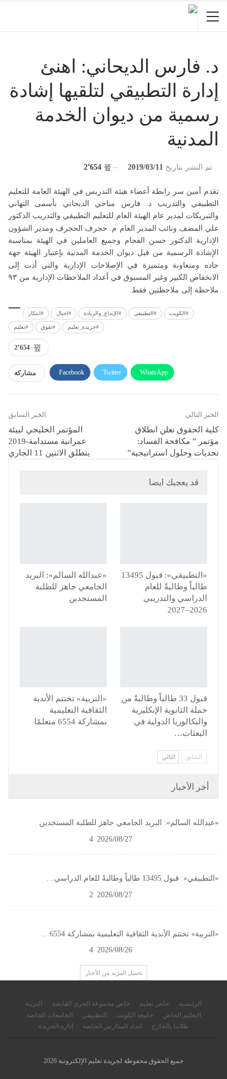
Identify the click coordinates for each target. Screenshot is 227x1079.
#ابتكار (36, 313)
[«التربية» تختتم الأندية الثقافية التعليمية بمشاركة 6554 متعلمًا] (63, 657)
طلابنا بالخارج (170, 1026)
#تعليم (21, 327)
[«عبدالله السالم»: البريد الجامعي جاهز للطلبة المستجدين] (63, 533)
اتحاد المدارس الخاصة (112, 1026)
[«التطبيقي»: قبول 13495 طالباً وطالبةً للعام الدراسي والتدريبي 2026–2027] (163, 533)
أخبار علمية (24, 504)
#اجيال (63, 313)
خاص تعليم (154, 1003)
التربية (33, 1003)
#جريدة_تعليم (83, 327)
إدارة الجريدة (56, 1026)
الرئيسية (190, 1003)
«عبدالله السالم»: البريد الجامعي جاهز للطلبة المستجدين (129, 822)
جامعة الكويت (134, 1015)
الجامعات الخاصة (49, 1015)
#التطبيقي (145, 313)
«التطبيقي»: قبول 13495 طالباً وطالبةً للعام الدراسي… (132, 878)
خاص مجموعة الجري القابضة (91, 1003)
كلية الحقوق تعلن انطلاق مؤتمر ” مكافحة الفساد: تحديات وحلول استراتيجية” (173, 441)
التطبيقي (124, 628)
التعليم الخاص (182, 1015)
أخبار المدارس (124, 504)
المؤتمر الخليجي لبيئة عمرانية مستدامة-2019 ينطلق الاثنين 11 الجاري (49, 441)
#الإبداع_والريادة (102, 313)
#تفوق (48, 327)
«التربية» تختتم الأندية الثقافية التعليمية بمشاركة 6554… (130, 934)
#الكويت (178, 313)
